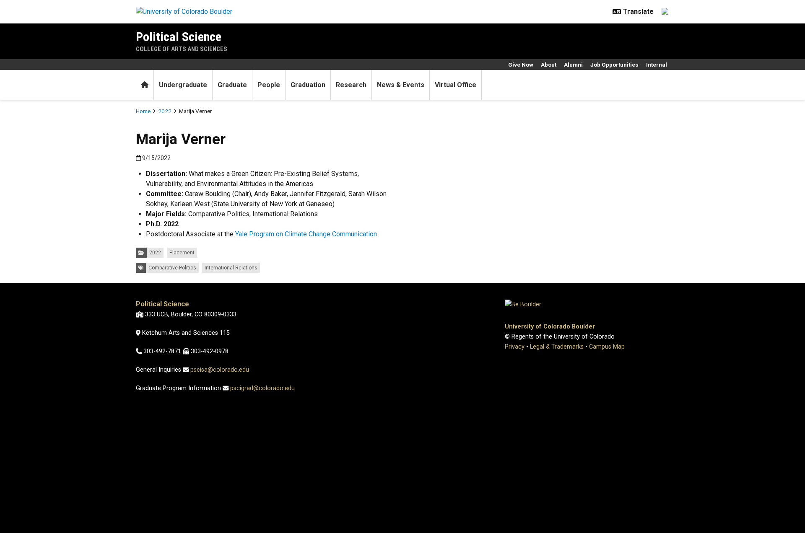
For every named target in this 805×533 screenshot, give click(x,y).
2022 (164, 111)
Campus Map (607, 346)
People (268, 85)
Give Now (520, 64)
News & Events (400, 85)
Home (143, 111)
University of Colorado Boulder (550, 326)
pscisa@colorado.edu (219, 369)
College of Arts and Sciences (181, 49)
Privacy (515, 346)
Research (351, 85)
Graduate (232, 85)
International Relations (231, 268)
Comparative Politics (172, 268)
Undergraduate (183, 85)
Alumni (573, 64)
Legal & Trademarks (557, 346)
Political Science (178, 36)
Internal (656, 64)
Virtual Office (455, 85)
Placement (182, 253)
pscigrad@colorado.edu (262, 388)
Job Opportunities (614, 64)
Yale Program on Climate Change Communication (305, 234)
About (548, 64)
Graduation (308, 85)
